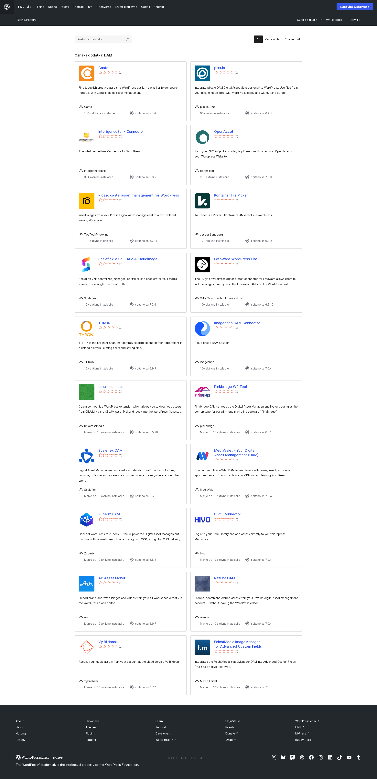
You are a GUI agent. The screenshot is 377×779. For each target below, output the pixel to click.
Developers (163, 733)
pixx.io (219, 68)
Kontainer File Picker (231, 195)
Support (161, 727)
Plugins (90, 733)
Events (229, 727)
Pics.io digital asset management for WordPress (138, 195)
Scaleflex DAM (110, 450)
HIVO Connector (227, 514)
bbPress (302, 733)
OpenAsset (223, 131)
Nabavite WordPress (354, 6)
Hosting (21, 733)
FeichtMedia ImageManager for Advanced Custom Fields (238, 644)
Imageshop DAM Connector (237, 323)
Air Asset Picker (111, 578)
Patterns (91, 739)
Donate (231, 733)
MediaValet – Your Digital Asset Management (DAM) (236, 452)
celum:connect (110, 387)
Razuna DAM (224, 578)
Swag (230, 739)
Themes (91, 727)
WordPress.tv (166, 739)
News (19, 727)
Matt (300, 727)
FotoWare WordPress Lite (235, 259)
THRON (104, 323)
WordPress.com (307, 721)
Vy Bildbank (108, 642)
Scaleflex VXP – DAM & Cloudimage (127, 259)
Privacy (20, 739)
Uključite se (233, 721)
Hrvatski (58, 757)
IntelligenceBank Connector (121, 131)
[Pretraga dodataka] (128, 39)
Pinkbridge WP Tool (230, 387)
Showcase (92, 721)
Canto (103, 68)
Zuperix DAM (109, 514)
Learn (159, 721)
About (20, 721)
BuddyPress (304, 739)
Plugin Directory (26, 19)
